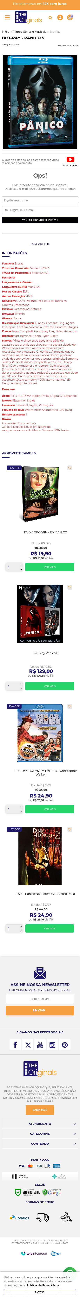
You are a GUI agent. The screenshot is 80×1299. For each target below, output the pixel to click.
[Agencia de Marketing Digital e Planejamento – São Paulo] (56, 1253)
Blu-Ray (55, 31)
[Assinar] (40, 1010)
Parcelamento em (40, 4)
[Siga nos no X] (27, 1044)
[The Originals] (28, 17)
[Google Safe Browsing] (52, 1192)
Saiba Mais (40, 1109)
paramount (72, 45)
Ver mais (50, 567)
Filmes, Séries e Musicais (29, 31)
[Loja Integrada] (34, 1253)
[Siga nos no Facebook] (15, 1044)
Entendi (40, 1292)
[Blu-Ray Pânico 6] (40, 639)
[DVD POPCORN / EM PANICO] (40, 520)
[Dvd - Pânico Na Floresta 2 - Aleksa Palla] (40, 881)
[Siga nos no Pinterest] (65, 1044)
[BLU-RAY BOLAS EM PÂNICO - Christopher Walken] (40, 760)
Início (5, 31)
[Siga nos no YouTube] (40, 1044)
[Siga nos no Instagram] (52, 1044)
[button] (70, 161)
